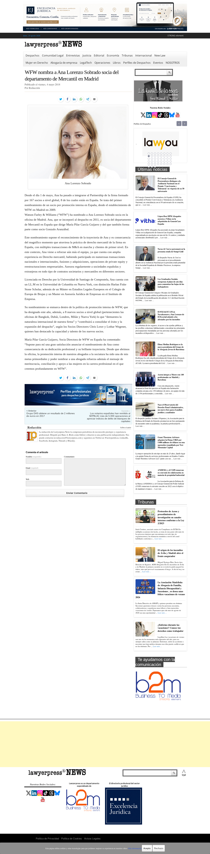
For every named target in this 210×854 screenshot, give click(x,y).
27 (155, 161)
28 (158, 161)
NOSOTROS (173, 62)
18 (152, 159)
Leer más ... (147, 204)
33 (149, 164)
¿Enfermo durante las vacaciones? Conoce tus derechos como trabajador (170, 627)
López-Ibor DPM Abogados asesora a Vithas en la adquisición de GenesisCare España (169, 220)
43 (155, 167)
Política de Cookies (71, 838)
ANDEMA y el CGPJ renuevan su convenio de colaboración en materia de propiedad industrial (171, 472)
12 (158, 156)
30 (164, 161)
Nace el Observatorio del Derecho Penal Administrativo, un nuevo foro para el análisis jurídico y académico (170, 408)
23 (167, 159)
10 (152, 156)
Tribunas (127, 55)
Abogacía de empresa (64, 62)
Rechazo (158, 848)
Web (27, 479)
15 (167, 156)
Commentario (69, 456)
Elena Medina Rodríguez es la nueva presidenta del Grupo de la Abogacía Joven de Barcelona (171, 347)
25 (149, 161)
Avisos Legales (92, 838)
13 (161, 156)
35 (155, 164)
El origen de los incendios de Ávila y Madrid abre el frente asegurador (170, 553)
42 (152, 167)
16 (171, 156)
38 (164, 164)
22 (164, 159)
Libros (117, 62)
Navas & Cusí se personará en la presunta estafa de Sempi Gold (171, 250)
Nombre (33, 456)
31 (167, 161)
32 (171, 161)
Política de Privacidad (47, 838)
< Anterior (31, 410)
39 (167, 164)
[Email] (94, 99)
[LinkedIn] (74, 99)
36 (158, 164)
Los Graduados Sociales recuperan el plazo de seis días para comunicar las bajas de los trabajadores (171, 283)
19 (155, 159)
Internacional (143, 55)
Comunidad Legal (52, 55)
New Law (159, 55)
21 (161, 159)
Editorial (99, 55)
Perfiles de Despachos (137, 62)
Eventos (158, 62)
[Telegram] (88, 99)
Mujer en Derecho (37, 62)
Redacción (34, 427)
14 (164, 156)
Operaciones (102, 62)
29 (161, 161)
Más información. (135, 848)
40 (171, 164)
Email (32, 468)
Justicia (87, 55)
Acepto (147, 848)
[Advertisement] (105, 744)
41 (149, 167)
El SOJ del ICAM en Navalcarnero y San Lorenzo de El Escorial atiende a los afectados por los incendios (171, 315)
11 (155, 156)
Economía (113, 55)
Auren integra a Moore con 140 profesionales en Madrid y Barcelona (171, 377)
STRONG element (175, 35)
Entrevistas (73, 55)
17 (149, 159)
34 (152, 164)
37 (161, 164)
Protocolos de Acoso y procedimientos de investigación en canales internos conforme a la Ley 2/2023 (171, 517)
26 (152, 161)
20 (158, 159)
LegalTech (86, 62)
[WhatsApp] (81, 99)
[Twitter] (61, 99)
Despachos (32, 55)
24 (171, 159)
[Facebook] (67, 99)
